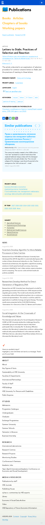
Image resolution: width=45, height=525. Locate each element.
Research (7, 442)
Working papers (13, 28)
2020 (6, 208)
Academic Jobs (7, 465)
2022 (32, 205)
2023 (29, 205)
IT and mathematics (11, 191)
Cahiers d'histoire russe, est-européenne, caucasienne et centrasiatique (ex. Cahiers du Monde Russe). (20, 58)
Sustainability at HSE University (13, 372)
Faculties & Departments (11, 376)
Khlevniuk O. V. (7, 63)
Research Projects (8, 453)
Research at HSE (20, 35)
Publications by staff (9, 481)
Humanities (10, 228)
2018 (14, 208)
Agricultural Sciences (14, 223)
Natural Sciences (12, 232)
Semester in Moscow (10, 432)
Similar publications (18, 126)
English (14, 88)
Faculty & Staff (7, 383)
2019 (10, 208)
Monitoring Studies (9, 457)
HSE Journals (7, 485)
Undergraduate (7, 413)
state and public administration (22, 194)
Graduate (5, 417)
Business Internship (9, 436)
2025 (21, 205)
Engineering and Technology (16, 225)
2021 (36, 205)
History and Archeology (24, 78)
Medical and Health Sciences (16, 230)
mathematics (34, 191)
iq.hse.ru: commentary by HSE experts (16, 493)
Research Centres (8, 450)
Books (6, 18)
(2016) (22, 110)
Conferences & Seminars (11, 461)
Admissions (6, 405)
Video (4, 504)
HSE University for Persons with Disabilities (17, 391)
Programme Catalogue (10, 409)
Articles (18, 18)
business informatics (11, 187)
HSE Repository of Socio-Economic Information (19, 508)
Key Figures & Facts (9, 368)
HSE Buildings (7, 387)
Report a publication (8, 35)
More (18, 208)
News (4, 242)
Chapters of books (14, 23)
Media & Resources (11, 477)
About (5, 360)
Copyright (23, 516)
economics (22, 187)
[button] (5, 129)
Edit (42, 522)
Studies (6, 401)
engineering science (11, 189)
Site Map (5, 520)
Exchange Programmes (10, 420)
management (25, 191)
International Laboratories (11, 446)
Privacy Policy (32, 516)
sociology (8, 194)
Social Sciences (12, 235)
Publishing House (8, 489)
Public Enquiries (7, 395)
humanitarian (23, 189)
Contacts (16, 516)
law (19, 191)
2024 (25, 205)
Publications (20, 10)
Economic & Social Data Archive (13, 500)
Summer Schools (8, 428)
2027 (13, 205)
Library (4, 496)
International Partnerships (11, 380)
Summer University (9, 424)
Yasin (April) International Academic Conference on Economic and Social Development (21, 470)
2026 (17, 205)
